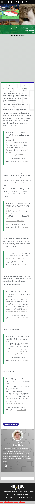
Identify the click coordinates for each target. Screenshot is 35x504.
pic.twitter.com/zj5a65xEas (14, 354)
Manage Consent (20, 502)
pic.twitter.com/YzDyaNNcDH (17, 311)
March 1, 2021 (21, 410)
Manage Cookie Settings (22, 494)
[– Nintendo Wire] (17, 487)
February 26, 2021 (22, 227)
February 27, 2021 (22, 161)
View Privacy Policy (11, 494)
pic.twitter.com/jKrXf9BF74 (15, 155)
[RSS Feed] (31, 497)
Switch (32, 32)
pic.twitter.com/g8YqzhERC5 (15, 221)
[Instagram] (6, 497)
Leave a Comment (12, 27)
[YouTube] (17, 497)
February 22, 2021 (22, 318)
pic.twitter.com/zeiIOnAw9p (15, 258)
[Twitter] (14, 497)
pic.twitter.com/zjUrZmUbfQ (15, 404)
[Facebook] (3, 497)
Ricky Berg (30, 27)
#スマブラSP (23, 351)
